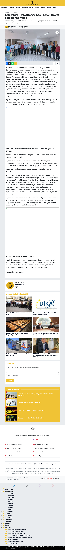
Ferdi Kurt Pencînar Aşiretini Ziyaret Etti (18, 313)
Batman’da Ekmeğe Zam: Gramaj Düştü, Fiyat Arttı (17, 334)
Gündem (4, 7)
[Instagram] (34, 439)
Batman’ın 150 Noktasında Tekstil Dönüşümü (17, 354)
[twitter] (27, 485)
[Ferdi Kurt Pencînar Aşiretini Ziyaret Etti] (19, 304)
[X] (31, 439)
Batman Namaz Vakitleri (14, 448)
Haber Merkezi (20, 284)
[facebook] (14, 485)
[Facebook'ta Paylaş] (7, 63)
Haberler (7, 12)
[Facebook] (28, 439)
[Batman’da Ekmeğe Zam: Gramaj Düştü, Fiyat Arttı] (19, 325)
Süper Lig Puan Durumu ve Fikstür (20, 537)
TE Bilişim (50, 478)
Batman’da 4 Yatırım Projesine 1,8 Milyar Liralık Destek (44, 313)
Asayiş (49, 7)
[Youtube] (37, 439)
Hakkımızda (10, 477)
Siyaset (18, 7)
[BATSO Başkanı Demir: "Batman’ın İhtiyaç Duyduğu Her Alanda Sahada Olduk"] (46, 345)
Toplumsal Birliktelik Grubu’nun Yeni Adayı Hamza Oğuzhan (45, 334)
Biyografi (8, 519)
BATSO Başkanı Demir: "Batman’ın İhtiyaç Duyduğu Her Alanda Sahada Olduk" (45, 355)
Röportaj (8, 517)
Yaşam (43, 7)
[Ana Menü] (5, 3)
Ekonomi (25, 7)
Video (7, 513)
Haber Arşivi (38, 456)
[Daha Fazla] (15, 63)
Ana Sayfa (9, 489)
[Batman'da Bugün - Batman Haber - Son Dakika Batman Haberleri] (32, 2)
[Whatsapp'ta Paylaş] (12, 63)
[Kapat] (64, 547)
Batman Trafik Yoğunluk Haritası (44, 448)
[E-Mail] (16, 288)
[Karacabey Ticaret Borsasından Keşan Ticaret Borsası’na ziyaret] (32, 45)
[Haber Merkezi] (10, 285)
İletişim (19, 477)
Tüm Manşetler (39, 452)
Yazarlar (8, 515)
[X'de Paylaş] (9, 63)
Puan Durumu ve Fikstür (13, 452)
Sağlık (37, 7)
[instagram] (40, 485)
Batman (11, 7)
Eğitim (31, 7)
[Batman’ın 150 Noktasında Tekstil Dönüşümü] (19, 345)
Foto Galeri (9, 511)
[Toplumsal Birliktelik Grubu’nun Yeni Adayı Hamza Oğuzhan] (46, 325)
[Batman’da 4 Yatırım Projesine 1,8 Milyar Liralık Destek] (46, 304)
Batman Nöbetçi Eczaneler (15, 444)
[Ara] (58, 3)
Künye (26, 477)
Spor (54, 7)
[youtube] (53, 485)
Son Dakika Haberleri (12, 456)
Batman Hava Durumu (41, 444)
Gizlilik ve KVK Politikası (12, 479)
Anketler (8, 521)
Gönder (10, 380)
